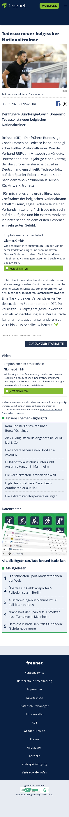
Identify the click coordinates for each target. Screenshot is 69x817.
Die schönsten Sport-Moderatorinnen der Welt (35, 578)
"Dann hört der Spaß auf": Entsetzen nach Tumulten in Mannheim (34, 614)
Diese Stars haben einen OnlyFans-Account (30, 452)
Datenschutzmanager (34, 706)
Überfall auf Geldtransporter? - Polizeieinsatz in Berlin (30, 590)
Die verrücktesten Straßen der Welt (30, 475)
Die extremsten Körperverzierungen (31, 496)
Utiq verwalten (34, 714)
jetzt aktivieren (19, 268)
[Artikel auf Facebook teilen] (58, 103)
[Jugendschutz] (34, 789)
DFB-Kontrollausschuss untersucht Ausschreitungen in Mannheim (29, 464)
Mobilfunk (49, 5)
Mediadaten (35, 747)
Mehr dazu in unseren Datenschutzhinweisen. (36, 293)
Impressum (34, 689)
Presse (34, 739)
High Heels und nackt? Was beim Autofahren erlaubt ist (28, 485)
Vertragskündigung (34, 764)
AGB (34, 722)
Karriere (34, 756)
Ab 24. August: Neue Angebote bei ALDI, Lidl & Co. (34, 440)
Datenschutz (34, 697)
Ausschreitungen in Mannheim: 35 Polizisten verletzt (33, 602)
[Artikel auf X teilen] (65, 103)
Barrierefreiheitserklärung (34, 681)
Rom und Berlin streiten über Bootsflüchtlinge (26, 428)
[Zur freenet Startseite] (14, 4)
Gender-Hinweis (34, 731)
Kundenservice (34, 672)
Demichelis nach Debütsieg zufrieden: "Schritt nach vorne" (36, 626)
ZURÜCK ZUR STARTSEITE (46, 344)
